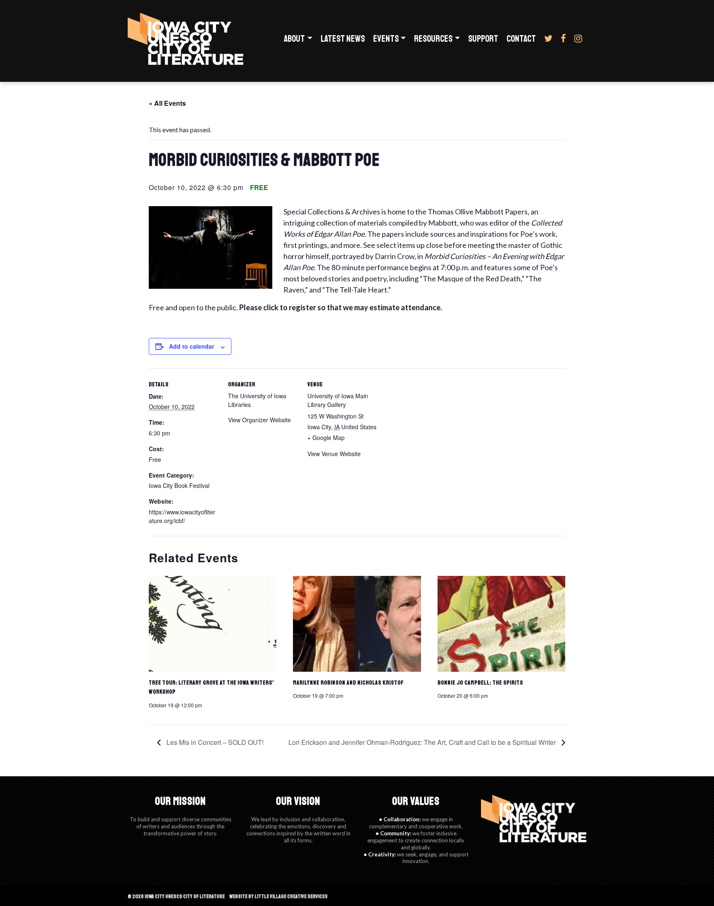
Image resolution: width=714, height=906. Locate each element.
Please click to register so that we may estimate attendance (339, 307)
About (294, 39)
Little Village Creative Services (291, 896)
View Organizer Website (259, 420)
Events (386, 39)
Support (483, 39)
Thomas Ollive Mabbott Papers (478, 211)
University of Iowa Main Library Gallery (337, 400)
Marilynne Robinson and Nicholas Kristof (348, 682)
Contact (521, 39)
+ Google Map (326, 437)
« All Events (167, 103)
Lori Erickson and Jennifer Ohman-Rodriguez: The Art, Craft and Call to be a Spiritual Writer (422, 742)
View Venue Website (334, 453)
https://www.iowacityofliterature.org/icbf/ (182, 516)
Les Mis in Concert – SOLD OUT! (214, 742)
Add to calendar (191, 346)
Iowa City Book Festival (179, 485)
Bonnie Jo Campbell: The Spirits (480, 682)
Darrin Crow (394, 256)
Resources (433, 39)
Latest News (343, 39)
